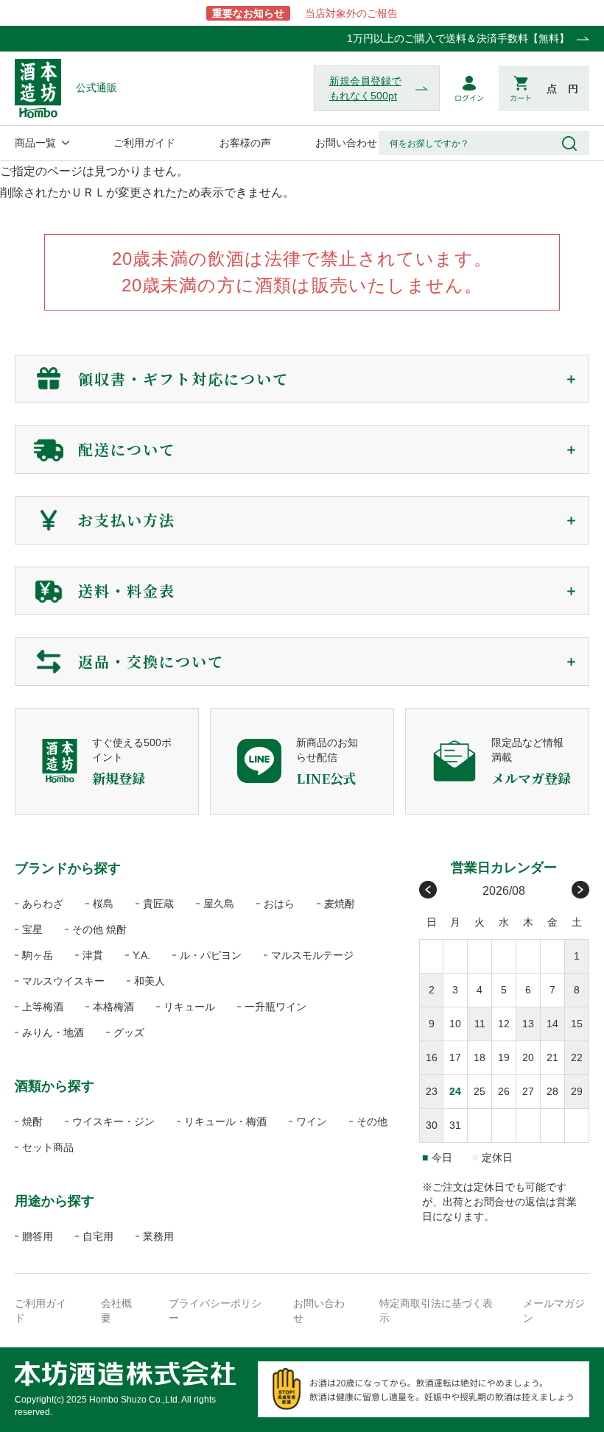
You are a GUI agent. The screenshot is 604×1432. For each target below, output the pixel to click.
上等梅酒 (42, 1007)
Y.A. (141, 955)
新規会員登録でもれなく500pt (365, 88)
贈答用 (37, 1236)
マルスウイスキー (63, 981)
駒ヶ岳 (37, 955)
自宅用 (97, 1236)
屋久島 (218, 904)
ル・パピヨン (211, 955)
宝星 (32, 929)
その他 (372, 1121)
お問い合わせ (346, 143)
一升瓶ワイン (275, 1007)
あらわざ (42, 904)
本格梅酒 (113, 1007)
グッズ (128, 1032)
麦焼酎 (339, 904)
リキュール (189, 1007)
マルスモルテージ (312, 955)
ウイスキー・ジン (113, 1121)
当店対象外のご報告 (305, 13)
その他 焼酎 (99, 929)
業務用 (158, 1236)
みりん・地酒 (53, 1032)
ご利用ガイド (144, 143)
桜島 (103, 904)
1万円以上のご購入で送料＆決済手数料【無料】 (458, 38)
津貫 (92, 955)
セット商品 (48, 1147)
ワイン (311, 1121)
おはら (279, 904)
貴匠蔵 (158, 904)
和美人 (149, 981)
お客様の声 (245, 143)
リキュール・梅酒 (225, 1121)
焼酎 (32, 1121)
